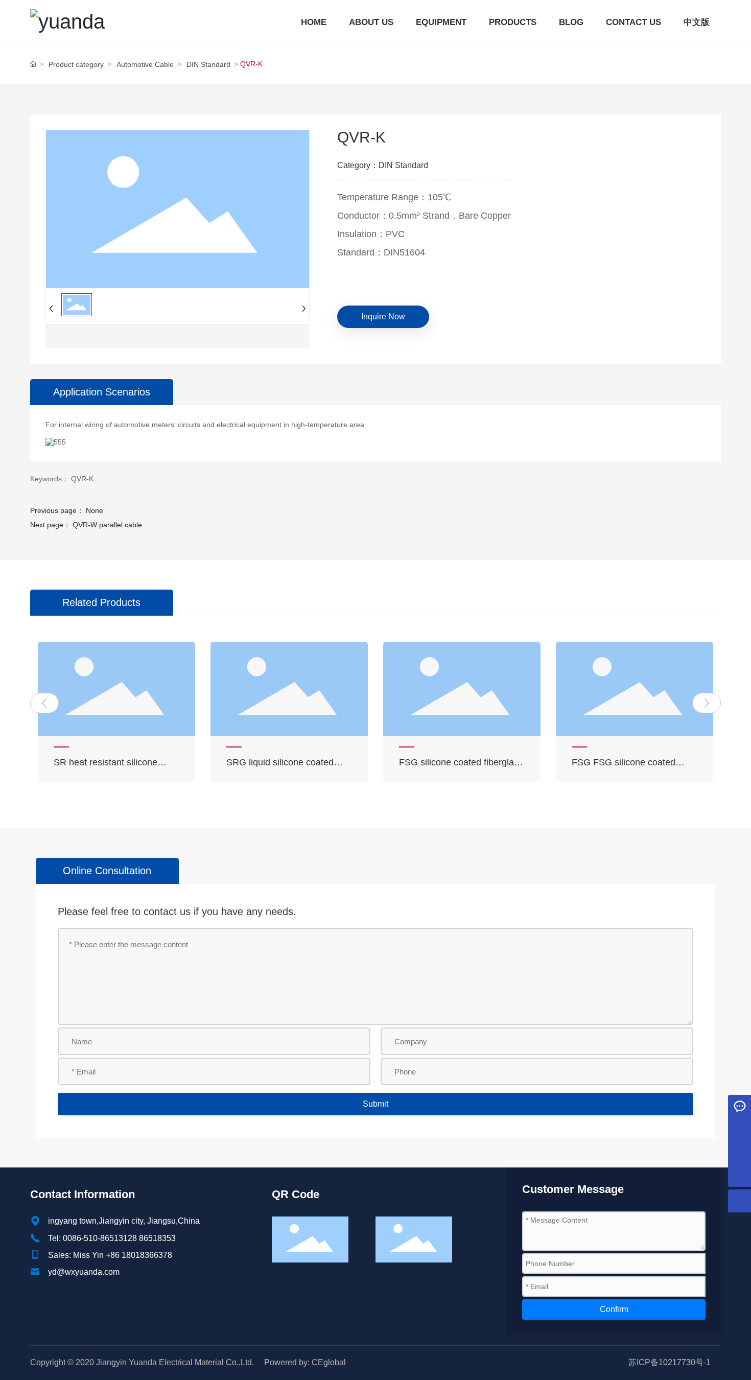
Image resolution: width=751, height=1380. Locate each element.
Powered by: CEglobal (305, 1362)
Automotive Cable (145, 64)
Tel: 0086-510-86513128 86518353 (112, 1238)
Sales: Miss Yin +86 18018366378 (110, 1255)
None (94, 510)
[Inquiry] (739, 1106)
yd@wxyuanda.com (84, 1272)
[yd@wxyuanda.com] (739, 1129)
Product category (76, 64)
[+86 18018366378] (739, 1152)
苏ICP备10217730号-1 (669, 1362)
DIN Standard (208, 64)
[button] (44, 703)
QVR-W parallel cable (107, 525)
